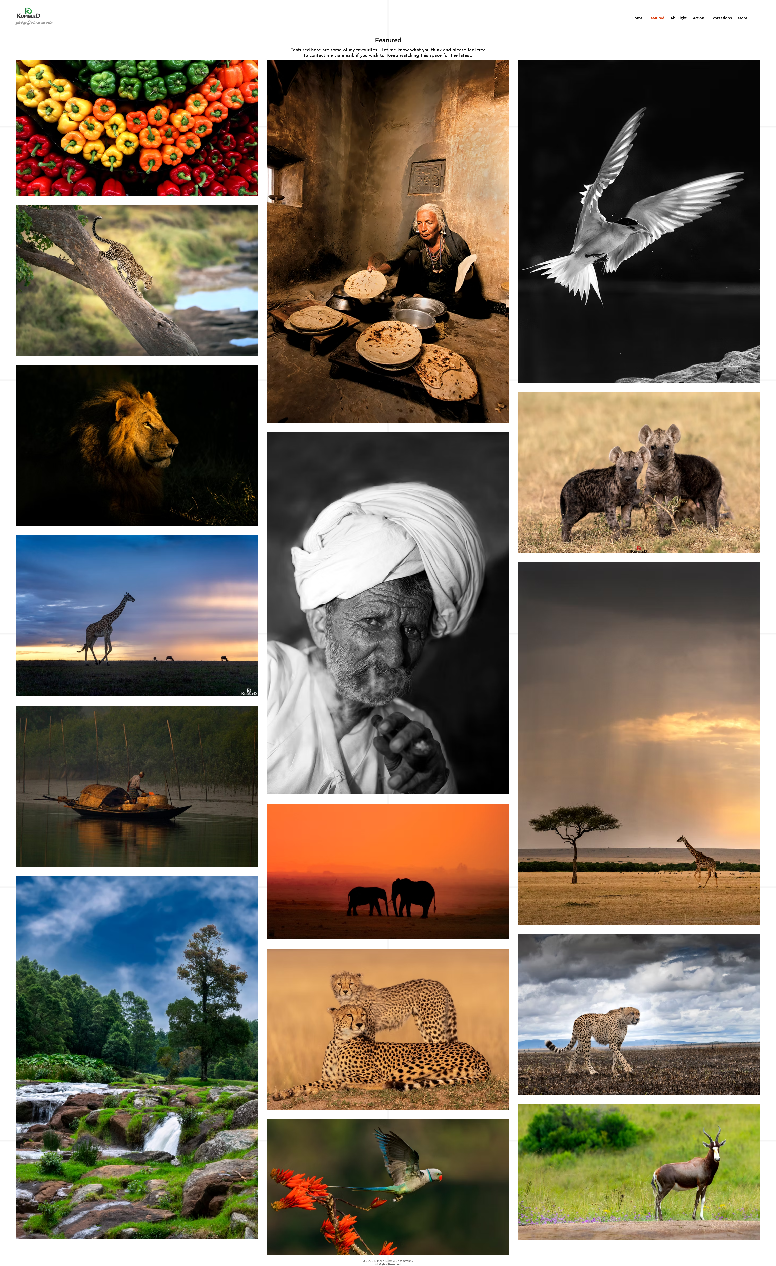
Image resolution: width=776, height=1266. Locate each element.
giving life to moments (34, 22)
